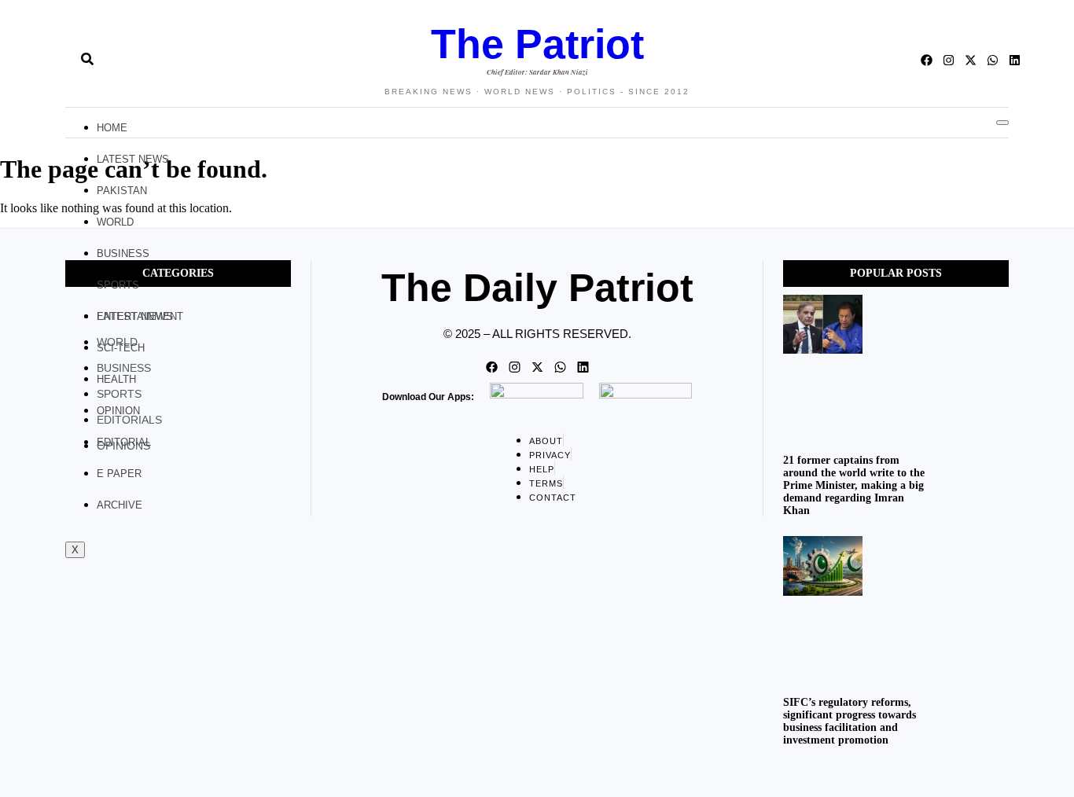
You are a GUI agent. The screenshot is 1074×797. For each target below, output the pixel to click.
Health (116, 379)
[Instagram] (948, 60)
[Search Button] (87, 52)
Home (112, 128)
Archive (119, 505)
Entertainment (140, 316)
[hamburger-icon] (1002, 122)
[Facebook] (926, 60)
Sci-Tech (121, 348)
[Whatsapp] (993, 60)
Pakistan (122, 190)
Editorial (124, 442)
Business (123, 253)
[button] (58, 60)
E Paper (119, 473)
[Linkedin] (1015, 60)
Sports (118, 285)
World (115, 222)
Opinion (118, 411)
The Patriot (537, 44)
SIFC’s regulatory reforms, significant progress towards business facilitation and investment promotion (849, 721)
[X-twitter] (971, 60)
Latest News (133, 159)
